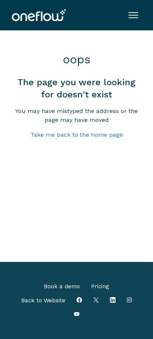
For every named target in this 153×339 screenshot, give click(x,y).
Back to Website (43, 300)
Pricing (100, 286)
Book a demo (62, 286)
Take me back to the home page (76, 134)
